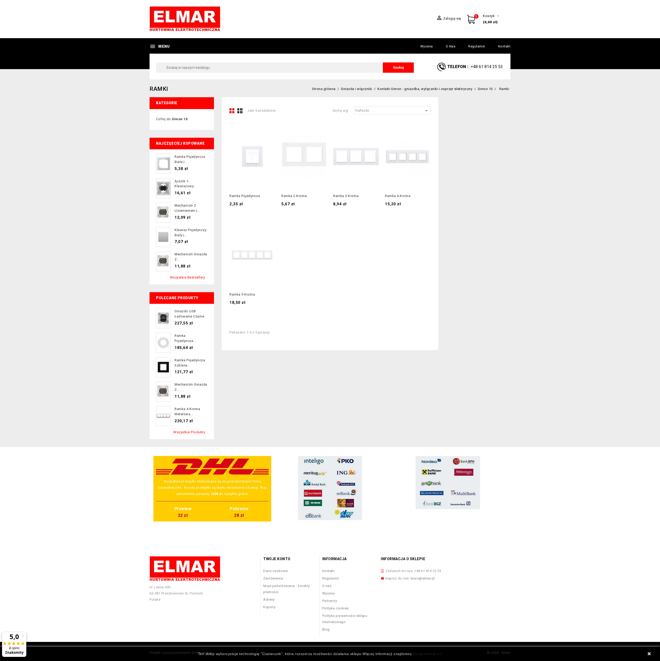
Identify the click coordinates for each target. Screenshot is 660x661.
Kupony (269, 607)
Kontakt (504, 46)
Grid (232, 110)
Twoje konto (277, 559)
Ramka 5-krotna (242, 294)
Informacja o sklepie (403, 559)
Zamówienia (273, 578)
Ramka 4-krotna (397, 196)
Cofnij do (171, 119)
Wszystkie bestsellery (187, 277)
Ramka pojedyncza (244, 196)
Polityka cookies (335, 608)
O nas (451, 46)
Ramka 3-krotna (346, 196)
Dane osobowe (275, 571)
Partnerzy (329, 601)
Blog (326, 629)
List (240, 110)
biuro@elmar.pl (423, 578)
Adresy (269, 599)
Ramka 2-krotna (294, 196)
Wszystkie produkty (189, 432)
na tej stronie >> (427, 654)
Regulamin (476, 46)
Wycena (426, 46)
